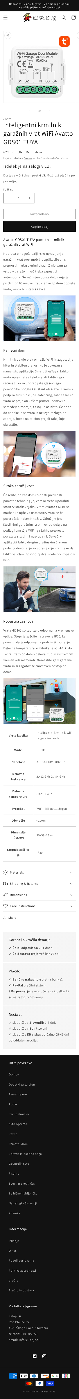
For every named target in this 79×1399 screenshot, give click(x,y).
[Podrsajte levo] (30, 111)
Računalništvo (19, 1114)
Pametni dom (18, 1144)
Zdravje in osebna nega (25, 1154)
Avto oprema (18, 1124)
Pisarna (14, 1173)
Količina (8, 189)
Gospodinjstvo (19, 1164)
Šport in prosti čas (22, 1183)
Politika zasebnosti (22, 1271)
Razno (13, 1134)
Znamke (14, 1213)
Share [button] (12, 918)
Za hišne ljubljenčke (23, 1193)
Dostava (28, 158)
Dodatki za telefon (22, 1084)
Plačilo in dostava (21, 1290)
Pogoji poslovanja (21, 1260)
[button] (5, 17)
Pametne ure (18, 1094)
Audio (13, 1104)
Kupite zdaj (39, 226)
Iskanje (14, 1241)
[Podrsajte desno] (49, 111)
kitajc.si (34, 1391)
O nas (13, 1251)
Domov (14, 1074)
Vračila (13, 1280)
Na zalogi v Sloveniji (23, 1203)
